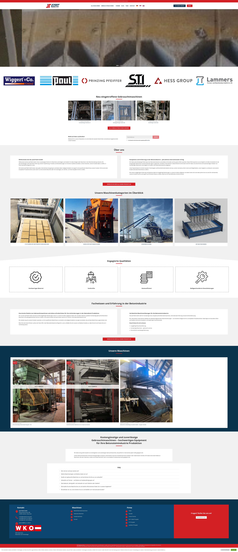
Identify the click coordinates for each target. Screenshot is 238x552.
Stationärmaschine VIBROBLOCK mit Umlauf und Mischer (78, 424)
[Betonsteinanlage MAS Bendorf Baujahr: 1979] (39, 391)
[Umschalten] (60, 471)
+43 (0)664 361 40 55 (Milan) (25, 520)
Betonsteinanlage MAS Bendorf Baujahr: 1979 (22, 424)
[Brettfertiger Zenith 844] (153, 110)
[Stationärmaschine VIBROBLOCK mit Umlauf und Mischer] (92, 391)
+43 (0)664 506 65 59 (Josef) (25, 516)
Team (127, 6)
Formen (118, 6)
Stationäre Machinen (79, 513)
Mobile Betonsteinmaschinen (80, 510)
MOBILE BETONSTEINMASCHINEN (91, 244)
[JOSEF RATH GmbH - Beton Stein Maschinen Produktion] (53, 5)
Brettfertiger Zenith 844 (153, 122)
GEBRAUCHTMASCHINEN (107, 6)
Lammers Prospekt (133, 525)
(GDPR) (148, 140)
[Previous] (6, 38)
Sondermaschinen (78, 516)
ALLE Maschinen (95, 6)
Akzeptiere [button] (234, 549)
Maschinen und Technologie (22, 534)
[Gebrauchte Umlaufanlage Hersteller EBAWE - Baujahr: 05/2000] (146, 391)
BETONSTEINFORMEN (201, 244)
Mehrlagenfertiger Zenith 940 (119, 122)
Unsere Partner (132, 516)
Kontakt (132, 6)
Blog (122, 6)
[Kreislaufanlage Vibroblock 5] (84, 110)
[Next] (232, 38)
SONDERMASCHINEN (146, 244)
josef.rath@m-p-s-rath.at (24, 522)
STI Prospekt (132, 522)
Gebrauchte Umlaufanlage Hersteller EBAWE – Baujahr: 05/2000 (133, 424)
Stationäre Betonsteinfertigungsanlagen (37, 244)
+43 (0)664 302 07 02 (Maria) (25, 518)
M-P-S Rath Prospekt (134, 519)
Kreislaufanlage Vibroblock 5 (84, 122)
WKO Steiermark (19, 533)
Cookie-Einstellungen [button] (225, 549)
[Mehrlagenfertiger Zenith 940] (119, 110)
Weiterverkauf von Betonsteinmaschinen (119, 1)
